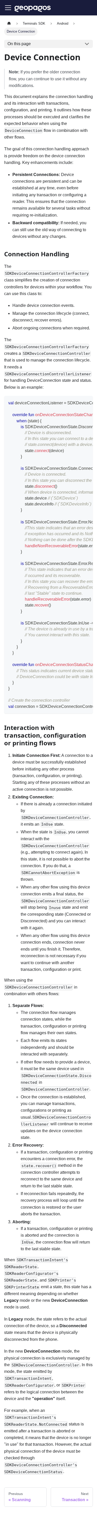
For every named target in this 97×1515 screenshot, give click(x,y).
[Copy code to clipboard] (86, 402)
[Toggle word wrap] (77, 402)
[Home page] (9, 23)
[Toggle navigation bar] (8, 8)
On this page (19, 44)
